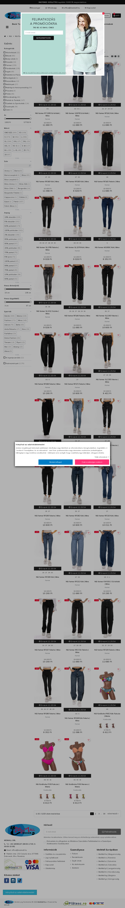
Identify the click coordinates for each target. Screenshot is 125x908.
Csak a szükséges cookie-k (92, 462)
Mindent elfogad (55, 462)
